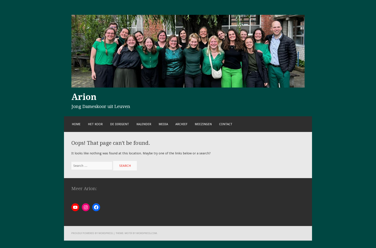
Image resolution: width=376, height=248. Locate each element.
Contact (225, 124)
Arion (84, 97)
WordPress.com (146, 233)
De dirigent (119, 124)
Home (76, 124)
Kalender (143, 124)
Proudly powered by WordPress (92, 233)
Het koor (95, 124)
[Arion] (188, 86)
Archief (181, 124)
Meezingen (203, 124)
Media (163, 124)
